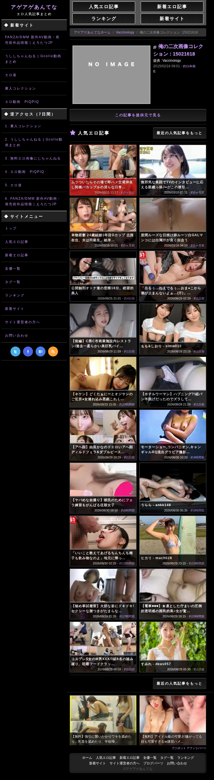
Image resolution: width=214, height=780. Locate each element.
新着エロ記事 (16, 255)
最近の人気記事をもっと (180, 133)
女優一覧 (13, 269)
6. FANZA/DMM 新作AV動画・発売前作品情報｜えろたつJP (33, 201)
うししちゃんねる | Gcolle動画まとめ (33, 59)
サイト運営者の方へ (22, 322)
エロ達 (11, 75)
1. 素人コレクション (23, 126)
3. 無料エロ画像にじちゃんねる (33, 158)
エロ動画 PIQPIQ (22, 102)
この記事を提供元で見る (138, 115)
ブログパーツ (153, 763)
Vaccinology (125, 32)
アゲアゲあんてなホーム (92, 32)
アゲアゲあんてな (34, 10)
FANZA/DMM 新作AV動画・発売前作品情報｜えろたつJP (32, 40)
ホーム (87, 758)
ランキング (15, 295)
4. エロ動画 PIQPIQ (24, 172)
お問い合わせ (16, 335)
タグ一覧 (13, 282)
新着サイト (15, 309)
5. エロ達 (13, 185)
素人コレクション (20, 88)
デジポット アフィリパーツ (189, 748)
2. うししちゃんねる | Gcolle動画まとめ (34, 142)
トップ (11, 228)
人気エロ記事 (16, 242)
